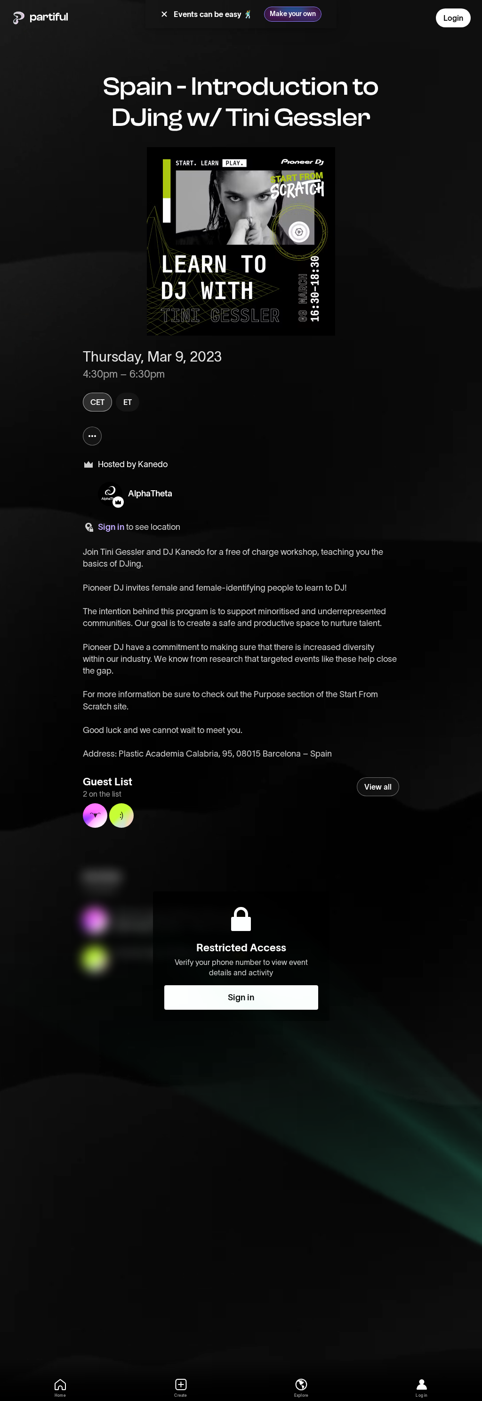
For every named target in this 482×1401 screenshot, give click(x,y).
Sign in (111, 527)
